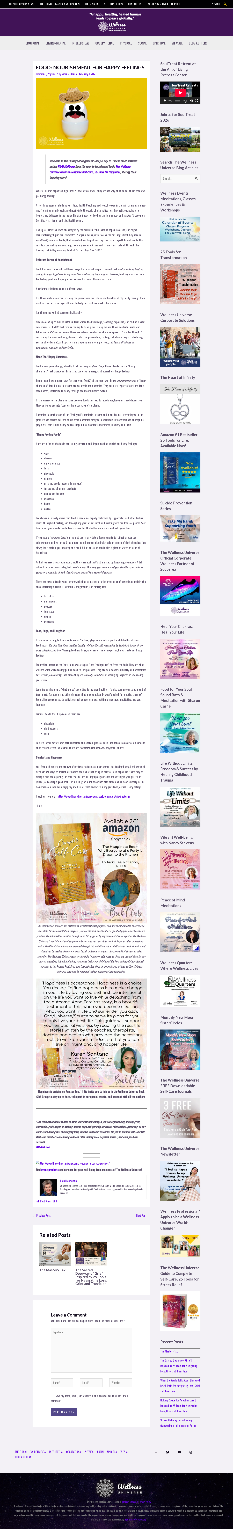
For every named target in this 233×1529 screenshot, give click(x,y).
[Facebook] (156, 1452)
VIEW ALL (177, 43)
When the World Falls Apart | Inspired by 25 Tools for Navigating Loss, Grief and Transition (180, 1385)
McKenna (69, 166)
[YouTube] (179, 1452)
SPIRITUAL (159, 43)
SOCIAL (142, 43)
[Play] (164, 100)
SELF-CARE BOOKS (113, 4)
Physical (51, 74)
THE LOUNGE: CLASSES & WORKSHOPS (59, 4)
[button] (225, 4)
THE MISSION (92, 4)
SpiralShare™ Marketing (136, 1519)
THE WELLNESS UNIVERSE (21, 4)
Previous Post (42, 1216)
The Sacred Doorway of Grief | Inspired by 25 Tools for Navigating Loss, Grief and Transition (91, 1277)
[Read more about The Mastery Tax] (55, 1253)
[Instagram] (190, 1452)
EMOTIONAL (33, 43)
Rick (60, 166)
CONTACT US (134, 4)
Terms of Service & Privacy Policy (136, 1501)
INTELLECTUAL (80, 43)
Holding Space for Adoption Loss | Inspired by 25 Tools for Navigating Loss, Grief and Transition (178, 1405)
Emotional (41, 74)
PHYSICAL (126, 43)
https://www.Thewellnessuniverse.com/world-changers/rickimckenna (94, 796)
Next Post (143, 1216)
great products (50, 1170)
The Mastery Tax (52, 1270)
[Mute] (191, 100)
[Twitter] (167, 1452)
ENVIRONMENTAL (56, 43)
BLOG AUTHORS (198, 43)
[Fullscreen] (196, 100)
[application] (180, 93)
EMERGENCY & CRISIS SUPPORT (163, 4)
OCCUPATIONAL (104, 43)
